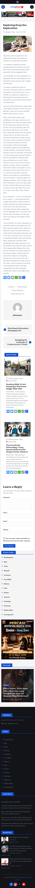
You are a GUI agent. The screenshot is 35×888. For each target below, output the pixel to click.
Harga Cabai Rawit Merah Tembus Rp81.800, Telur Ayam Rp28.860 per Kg (21, 861)
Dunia (6, 566)
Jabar (5, 588)
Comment (6, 497)
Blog (13, 32)
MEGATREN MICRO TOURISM (10, 802)
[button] (29, 665)
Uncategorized (8, 614)
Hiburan (6, 584)
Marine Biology (22, 287)
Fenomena (7, 575)
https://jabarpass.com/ (10, 723)
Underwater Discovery (17, 294)
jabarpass (8, 32)
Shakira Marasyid (13, 378)
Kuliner (6, 592)
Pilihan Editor (8, 610)
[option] (17, 685)
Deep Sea (11, 287)
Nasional (7, 597)
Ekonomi (7, 570)
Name (5, 512)
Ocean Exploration (18, 290)
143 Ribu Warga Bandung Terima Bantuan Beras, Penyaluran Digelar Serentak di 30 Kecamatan (21, 848)
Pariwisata (7, 606)
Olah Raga (7, 601)
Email (5, 521)
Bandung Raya (8, 557)
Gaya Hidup (7, 579)
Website (5, 530)
